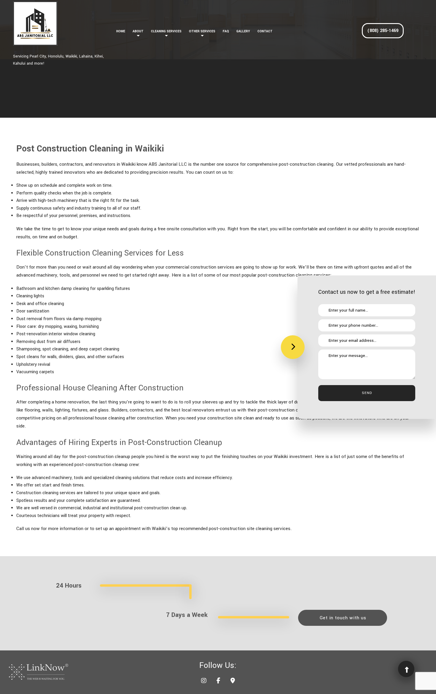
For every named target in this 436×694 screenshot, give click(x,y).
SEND (367, 392)
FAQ (226, 31)
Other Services (202, 31)
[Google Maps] (232, 681)
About (138, 31)
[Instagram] (204, 681)
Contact (265, 31)
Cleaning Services (166, 31)
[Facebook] (218, 681)
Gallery (243, 31)
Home (120, 31)
